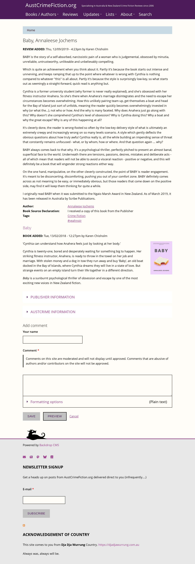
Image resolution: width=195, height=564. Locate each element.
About (126, 14)
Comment (31, 350)
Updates (91, 14)
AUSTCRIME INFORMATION (53, 311)
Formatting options (47, 401)
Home (31, 30)
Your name (30, 332)
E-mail (28, 489)
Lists (110, 14)
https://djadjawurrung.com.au (118, 545)
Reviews (70, 14)
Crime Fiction (77, 216)
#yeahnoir (75, 220)
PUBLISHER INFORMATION (53, 297)
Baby (27, 227)
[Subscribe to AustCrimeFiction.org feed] (24, 525)
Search (145, 14)
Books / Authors (40, 14)
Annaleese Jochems (81, 206)
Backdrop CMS (49, 445)
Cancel (74, 416)
